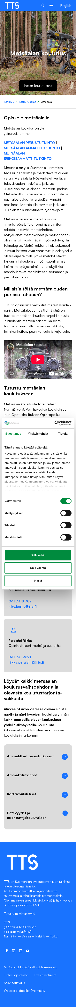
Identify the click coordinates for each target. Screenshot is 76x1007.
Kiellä (38, 580)
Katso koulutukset (38, 85)
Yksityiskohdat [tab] (38, 433)
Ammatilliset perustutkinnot (30, 756)
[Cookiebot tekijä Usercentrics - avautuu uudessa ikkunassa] (55, 423)
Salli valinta (38, 567)
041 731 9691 (20, 657)
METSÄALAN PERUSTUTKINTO (30, 142)
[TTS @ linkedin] (20, 950)
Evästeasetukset (45, 975)
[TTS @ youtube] (27, 950)
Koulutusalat (27, 101)
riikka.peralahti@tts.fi (26, 662)
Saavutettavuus (14, 983)
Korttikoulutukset (21, 794)
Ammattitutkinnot (22, 775)
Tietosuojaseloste (16, 975)
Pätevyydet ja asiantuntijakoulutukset (26, 815)
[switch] (66, 513)
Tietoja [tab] (62, 433)
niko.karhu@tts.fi (23, 606)
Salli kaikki (38, 555)
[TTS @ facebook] (6, 950)
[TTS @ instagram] (13, 950)
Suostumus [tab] (13, 433)
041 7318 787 (20, 601)
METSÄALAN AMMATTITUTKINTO (32, 148)
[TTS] (16, 5)
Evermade (37, 991)
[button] (43, 5)
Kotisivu (9, 101)
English (65, 5)
